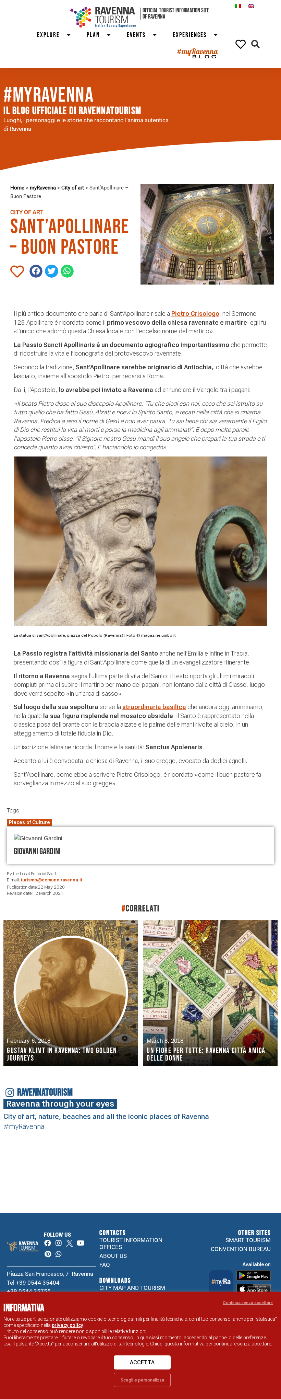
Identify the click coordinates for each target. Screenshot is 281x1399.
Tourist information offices (130, 1243)
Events (136, 35)
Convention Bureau (241, 1249)
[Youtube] (80, 1243)
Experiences (190, 35)
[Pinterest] (47, 1254)
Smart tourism (248, 1240)
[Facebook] (47, 1243)
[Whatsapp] (58, 1254)
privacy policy (67, 1325)
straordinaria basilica (154, 706)
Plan (93, 35)
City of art (72, 188)
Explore (48, 35)
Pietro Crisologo (195, 313)
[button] (255, 44)
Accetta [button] (142, 1362)
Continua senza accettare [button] (248, 1302)
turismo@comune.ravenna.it (51, 879)
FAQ (104, 1264)
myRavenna (43, 188)
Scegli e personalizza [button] (142, 1380)
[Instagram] (58, 1243)
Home (17, 188)
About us (113, 1255)
